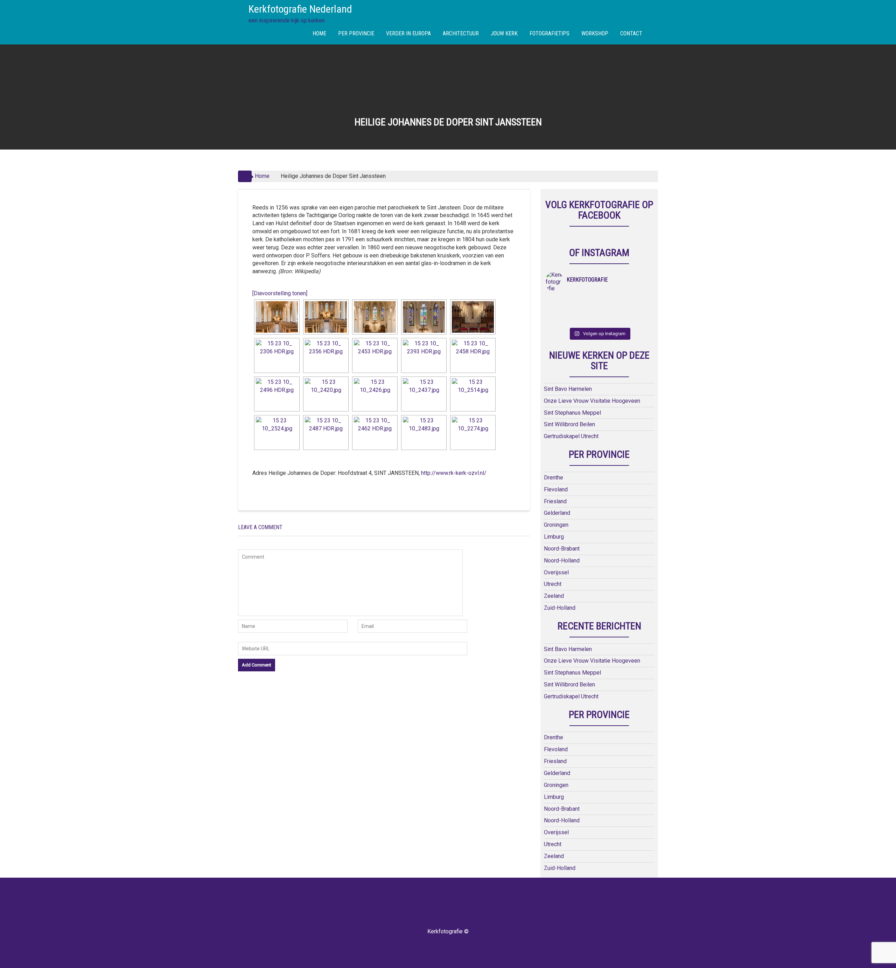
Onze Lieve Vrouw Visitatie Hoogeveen (592, 400)
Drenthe (553, 477)
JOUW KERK (504, 33)
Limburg (554, 536)
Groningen (556, 524)
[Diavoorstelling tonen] (279, 293)
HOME (319, 33)
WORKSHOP (594, 33)
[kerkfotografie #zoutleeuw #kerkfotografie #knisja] (559, 301)
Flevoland (556, 489)
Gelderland (557, 513)
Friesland (555, 501)
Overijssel (556, 572)
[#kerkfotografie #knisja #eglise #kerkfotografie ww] (586, 320)
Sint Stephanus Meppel (572, 412)
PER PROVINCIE (356, 33)
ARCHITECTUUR (461, 33)
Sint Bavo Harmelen (568, 389)
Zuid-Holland (559, 607)
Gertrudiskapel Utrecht (571, 436)
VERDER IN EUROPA (408, 33)
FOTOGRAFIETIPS (549, 33)
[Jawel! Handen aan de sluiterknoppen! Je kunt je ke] (559, 310)
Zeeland (554, 596)
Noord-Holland (562, 560)
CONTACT (631, 33)
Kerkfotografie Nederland (300, 9)
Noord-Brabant (562, 548)
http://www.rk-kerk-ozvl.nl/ (453, 473)
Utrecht (552, 584)
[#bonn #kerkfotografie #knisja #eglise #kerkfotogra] (586, 310)
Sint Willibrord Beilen (569, 424)
